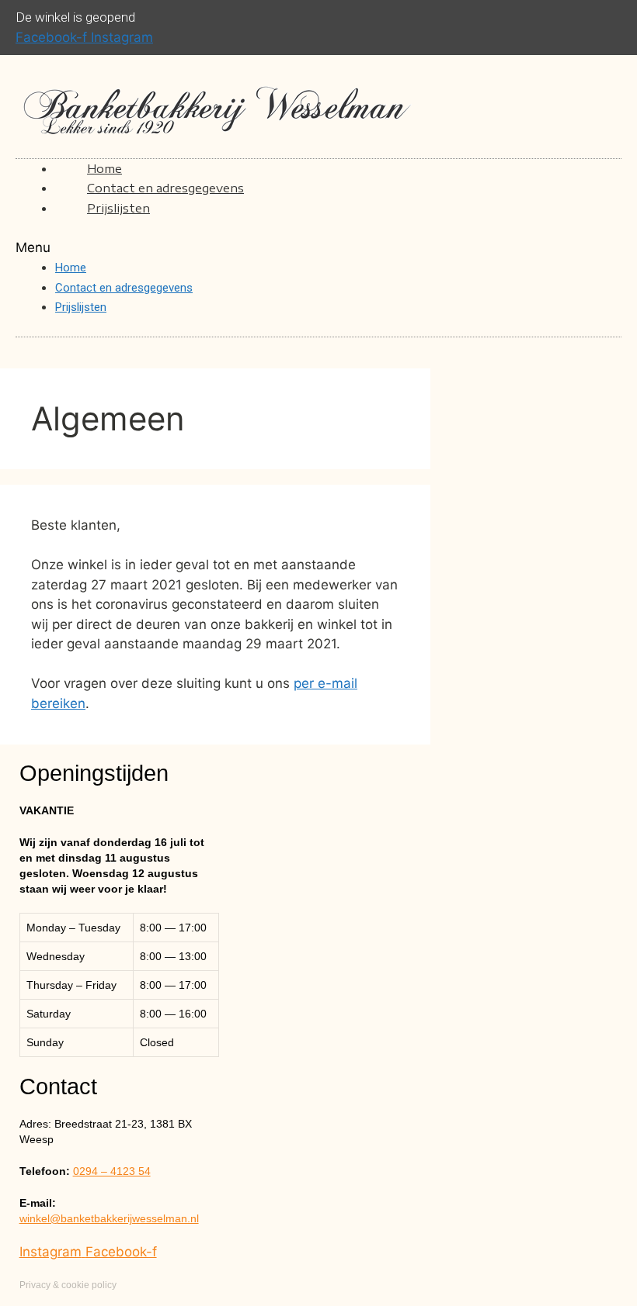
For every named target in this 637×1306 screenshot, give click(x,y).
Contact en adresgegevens (165, 188)
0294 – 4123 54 (112, 1171)
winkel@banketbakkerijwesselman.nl (109, 1218)
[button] (318, 248)
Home (70, 268)
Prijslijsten (118, 208)
